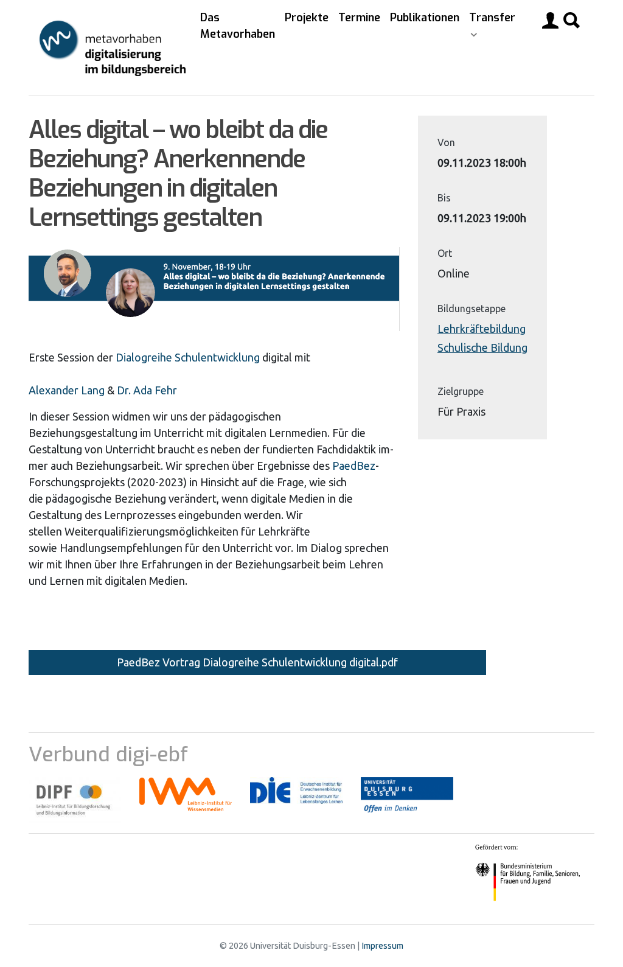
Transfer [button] (492, 17)
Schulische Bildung (482, 347)
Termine (359, 17)
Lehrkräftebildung (481, 329)
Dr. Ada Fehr (147, 390)
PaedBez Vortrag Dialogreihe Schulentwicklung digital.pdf (257, 662)
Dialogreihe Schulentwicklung (188, 357)
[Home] (112, 47)
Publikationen (424, 17)
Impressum (382, 946)
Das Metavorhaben (237, 25)
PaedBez (353, 465)
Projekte (307, 17)
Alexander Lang (67, 390)
